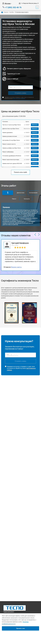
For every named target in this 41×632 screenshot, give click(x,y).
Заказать (35, 124)
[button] (35, 234)
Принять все (20, 628)
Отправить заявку (20, 93)
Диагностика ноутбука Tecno (10, 128)
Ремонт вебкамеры (8, 152)
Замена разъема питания (9, 136)
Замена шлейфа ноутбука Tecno (11, 148)
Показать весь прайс (20, 172)
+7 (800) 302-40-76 (13, 7)
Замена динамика (7, 132)
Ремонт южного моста (9, 144)
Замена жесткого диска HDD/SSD (12, 163)
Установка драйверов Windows (11, 155)
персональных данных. (19, 98)
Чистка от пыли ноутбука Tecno (11, 125)
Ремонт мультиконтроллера (10, 159)
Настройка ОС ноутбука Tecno (11, 140)
